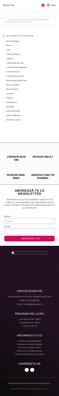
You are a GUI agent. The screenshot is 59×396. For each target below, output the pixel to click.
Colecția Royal (13, 71)
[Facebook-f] (27, 370)
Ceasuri (9, 58)
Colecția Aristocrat (14, 63)
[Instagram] (32, 370)
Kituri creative (12, 85)
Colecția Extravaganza (16, 67)
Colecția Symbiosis (15, 76)
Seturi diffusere (13, 115)
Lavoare (10, 93)
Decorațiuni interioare (16, 80)
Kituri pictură (12, 89)
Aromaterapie (12, 41)
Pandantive (11, 102)
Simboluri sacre (13, 120)
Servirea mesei (13, 111)
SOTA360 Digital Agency (36, 389)
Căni (8, 50)
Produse (10, 106)
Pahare (9, 98)
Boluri (9, 45)
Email (7, 226)
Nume (7, 216)
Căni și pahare (12, 54)
